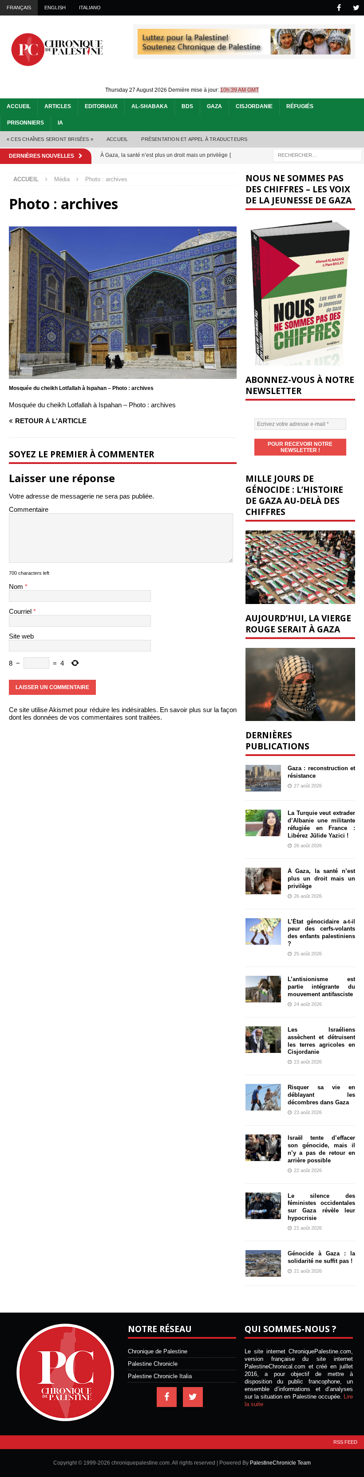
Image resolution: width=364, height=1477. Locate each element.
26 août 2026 (308, 845)
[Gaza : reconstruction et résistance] (263, 778)
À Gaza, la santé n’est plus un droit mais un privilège (321, 878)
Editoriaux (101, 106)
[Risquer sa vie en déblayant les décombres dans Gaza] (263, 1097)
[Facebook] (339, 8)
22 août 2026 (308, 1170)
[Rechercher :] (317, 154)
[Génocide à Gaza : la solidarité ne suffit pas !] (263, 1263)
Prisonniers (25, 123)
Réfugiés (299, 106)
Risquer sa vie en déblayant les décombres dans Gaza (321, 1095)
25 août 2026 (308, 953)
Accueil (19, 106)
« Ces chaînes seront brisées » (50, 139)
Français (19, 7)
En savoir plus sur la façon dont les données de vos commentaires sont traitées (123, 713)
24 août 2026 (308, 1004)
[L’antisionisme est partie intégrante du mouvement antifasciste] (263, 989)
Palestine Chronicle (153, 1363)
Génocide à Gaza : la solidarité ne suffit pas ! (321, 1257)
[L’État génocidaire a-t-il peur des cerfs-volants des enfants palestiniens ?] (263, 931)
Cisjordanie (254, 106)
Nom (17, 586)
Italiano (90, 7)
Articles (57, 106)
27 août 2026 (308, 785)
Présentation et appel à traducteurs (194, 139)
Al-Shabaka (149, 106)
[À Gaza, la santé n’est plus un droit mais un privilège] (263, 881)
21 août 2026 (308, 1228)
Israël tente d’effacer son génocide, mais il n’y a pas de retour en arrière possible (321, 1149)
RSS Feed (345, 1442)
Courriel (21, 611)
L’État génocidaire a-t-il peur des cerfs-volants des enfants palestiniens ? (321, 932)
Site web (21, 636)
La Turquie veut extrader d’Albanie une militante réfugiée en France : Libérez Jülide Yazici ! (321, 824)
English (55, 7)
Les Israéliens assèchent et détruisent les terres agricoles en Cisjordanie (321, 1041)
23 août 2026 (308, 1061)
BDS (187, 106)
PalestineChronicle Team (280, 1463)
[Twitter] (356, 8)
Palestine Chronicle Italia (160, 1376)
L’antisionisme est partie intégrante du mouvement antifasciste (321, 987)
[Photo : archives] (123, 375)
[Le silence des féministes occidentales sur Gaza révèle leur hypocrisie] (263, 1206)
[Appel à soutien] (244, 51)
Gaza (214, 106)
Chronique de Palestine (157, 1351)
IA (60, 123)
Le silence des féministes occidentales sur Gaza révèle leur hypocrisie (321, 1207)
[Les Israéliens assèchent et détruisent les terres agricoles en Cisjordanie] (263, 1039)
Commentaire (28, 509)
